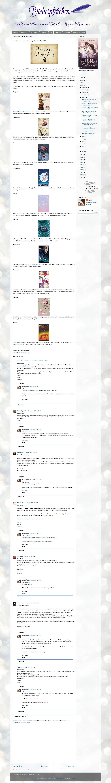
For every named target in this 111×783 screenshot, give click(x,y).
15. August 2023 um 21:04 (34, 635)
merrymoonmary (60, 778)
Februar (84, 149)
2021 (81, 157)
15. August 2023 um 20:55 (34, 386)
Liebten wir (18, 317)
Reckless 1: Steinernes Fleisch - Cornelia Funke (89, 104)
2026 (81, 77)
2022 (81, 154)
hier (19, 80)
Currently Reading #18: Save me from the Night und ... (90, 108)
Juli (83, 136)
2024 (81, 82)
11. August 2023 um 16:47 (28, 556)
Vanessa (19, 667)
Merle (17, 162)
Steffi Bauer (20, 452)
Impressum (67, 32)
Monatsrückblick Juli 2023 (88, 133)
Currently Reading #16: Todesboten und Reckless (88, 127)
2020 (81, 160)
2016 (81, 170)
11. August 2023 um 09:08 (30, 452)
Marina (24, 386)
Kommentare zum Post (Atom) (26, 770)
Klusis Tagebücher (22, 411)
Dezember (84, 87)
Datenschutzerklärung (79, 32)
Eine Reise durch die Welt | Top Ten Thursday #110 (89, 123)
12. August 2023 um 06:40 (33, 603)
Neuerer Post (17, 766)
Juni (83, 139)
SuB (51, 32)
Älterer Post (70, 766)
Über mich (58, 32)
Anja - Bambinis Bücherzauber (25, 361)
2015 (81, 172)
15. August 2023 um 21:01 (34, 580)
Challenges (44, 32)
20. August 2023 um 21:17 (34, 689)
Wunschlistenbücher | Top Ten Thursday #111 (89, 116)
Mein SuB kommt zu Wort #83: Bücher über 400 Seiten (89, 112)
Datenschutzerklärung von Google (21, 722)
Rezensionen (24, 32)
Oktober (84, 92)
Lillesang (15, 239)
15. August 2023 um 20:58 (34, 479)
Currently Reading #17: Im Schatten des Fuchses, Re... (89, 119)
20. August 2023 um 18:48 (28, 667)
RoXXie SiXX (20, 503)
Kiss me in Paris (25, 289)
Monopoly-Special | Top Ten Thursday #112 (89, 100)
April (83, 144)
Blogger (73, 778)
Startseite (15, 32)
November (84, 90)
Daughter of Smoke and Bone (33, 264)
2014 (81, 175)
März (83, 146)
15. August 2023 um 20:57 (34, 429)
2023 (81, 85)
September (84, 95)
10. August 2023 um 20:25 (41, 361)
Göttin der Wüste (18, 342)
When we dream (17, 213)
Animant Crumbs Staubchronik (22, 111)
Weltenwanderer (61, 76)
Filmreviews (34, 32)
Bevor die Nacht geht (19, 188)
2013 (81, 177)
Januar (83, 151)
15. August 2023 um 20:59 (34, 533)
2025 (81, 80)
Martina (19, 556)
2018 (81, 165)
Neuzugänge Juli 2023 (87, 131)
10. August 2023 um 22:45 (34, 411)
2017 (81, 167)
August (84, 97)
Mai (83, 141)
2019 (81, 162)
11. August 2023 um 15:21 (31, 502)
